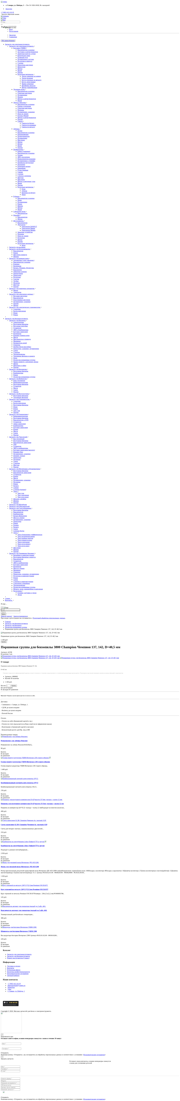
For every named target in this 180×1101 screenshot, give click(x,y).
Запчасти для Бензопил (17, 320)
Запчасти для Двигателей (18, 437)
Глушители (17, 328)
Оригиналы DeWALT (29, 226)
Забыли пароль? (6, 616)
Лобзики (16, 129)
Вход (11, 29)
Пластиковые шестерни (21, 300)
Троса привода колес (25, 540)
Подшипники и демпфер (26, 161)
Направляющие (23, 134)
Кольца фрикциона (20, 516)
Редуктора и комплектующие (23, 576)
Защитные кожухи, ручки (27, 54)
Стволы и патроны (24, 176)
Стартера (16, 352)
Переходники (18, 273)
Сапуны (16, 279)
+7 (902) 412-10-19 (14, 984)
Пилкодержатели (24, 136)
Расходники (17, 591)
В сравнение (13, 689)
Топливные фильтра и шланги (24, 356)
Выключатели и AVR (20, 420)
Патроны (21, 110)
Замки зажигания (19, 424)
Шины (15, 364)
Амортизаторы (18, 322)
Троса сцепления (23, 542)
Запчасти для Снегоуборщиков (20, 508)
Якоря (20, 70)
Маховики (17, 341)
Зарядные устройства (25, 232)
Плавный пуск (23, 57)
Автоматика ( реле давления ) (23, 260)
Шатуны (21, 178)
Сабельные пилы (19, 211)
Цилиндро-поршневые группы (24, 360)
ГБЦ (14, 444)
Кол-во (3, 685)
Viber (9, 989)
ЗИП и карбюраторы (20, 448)
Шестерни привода (20, 255)
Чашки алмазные (28, 84)
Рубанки (16, 196)
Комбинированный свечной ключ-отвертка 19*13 (19, 783)
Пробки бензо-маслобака (22, 347)
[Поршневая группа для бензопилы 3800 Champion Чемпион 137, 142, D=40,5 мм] (30, 656)
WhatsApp (11, 987)
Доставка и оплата (13, 966)
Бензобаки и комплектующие (23, 555)
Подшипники (22, 95)
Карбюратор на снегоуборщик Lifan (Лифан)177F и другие (23, 846)
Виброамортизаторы (20, 382)
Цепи (15, 358)
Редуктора (21, 238)
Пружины (16, 459)
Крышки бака (18, 452)
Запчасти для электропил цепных (21, 294)
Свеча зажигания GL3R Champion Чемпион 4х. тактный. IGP (24, 824)
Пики (24, 194)
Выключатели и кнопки (26, 50)
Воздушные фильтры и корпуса (24, 557)
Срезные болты (18, 531)
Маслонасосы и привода (22, 339)
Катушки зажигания (20, 332)
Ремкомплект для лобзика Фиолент (14, 741)
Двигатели (22, 225)
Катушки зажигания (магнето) (24, 450)
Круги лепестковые (29, 82)
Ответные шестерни (25, 93)
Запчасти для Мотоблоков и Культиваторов (24, 469)
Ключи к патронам (24, 106)
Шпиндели (21, 67)
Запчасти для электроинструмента (21, 46)
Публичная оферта (13, 970)
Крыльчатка (17, 270)
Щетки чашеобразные (29, 87)
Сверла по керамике (29, 125)
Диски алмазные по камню (31, 76)
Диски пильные (27, 78)
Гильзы (20, 155)
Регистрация (13, 31)
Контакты (10, 968)
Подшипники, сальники (26, 112)
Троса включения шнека (26, 536)
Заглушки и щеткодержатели (28, 52)
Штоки (20, 144)
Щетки (20, 69)
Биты (23, 245)
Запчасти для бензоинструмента (18, 956)
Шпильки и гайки (19, 365)
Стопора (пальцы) (19, 489)
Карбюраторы (18, 373)
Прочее (20, 72)
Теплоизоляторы (19, 354)
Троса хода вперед (24, 544)
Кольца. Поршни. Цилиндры (23, 268)
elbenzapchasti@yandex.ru (16, 985)
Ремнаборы (22, 168)
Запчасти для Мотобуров (18, 504)
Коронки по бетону (28, 193)
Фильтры (16, 283)
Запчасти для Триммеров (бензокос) (22, 553)
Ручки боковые (23, 170)
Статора (20, 63)
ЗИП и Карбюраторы (20, 330)
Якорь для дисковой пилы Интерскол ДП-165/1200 (20, 867)
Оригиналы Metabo (28, 230)
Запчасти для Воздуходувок (19, 394)
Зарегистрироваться (20, 616)
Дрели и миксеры (19, 102)
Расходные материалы (26, 74)
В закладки (5, 689)
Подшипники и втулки (26, 59)
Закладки (12, 35)
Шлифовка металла (28, 86)
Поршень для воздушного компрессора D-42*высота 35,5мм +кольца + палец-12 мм (32, 804)
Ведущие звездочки (20, 296)
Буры (23, 189)
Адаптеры (17, 309)
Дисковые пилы (19, 89)
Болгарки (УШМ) (19, 48)
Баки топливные (19, 380)
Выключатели (22, 213)
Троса (15, 491)
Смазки (20, 172)
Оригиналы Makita (28, 228)
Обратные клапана (20, 271)
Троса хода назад (23, 546)
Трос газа (16, 410)
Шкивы (20, 206)
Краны (15, 429)
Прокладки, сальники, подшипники (26, 349)
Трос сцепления (23, 495)
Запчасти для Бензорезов (18, 369)
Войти (3, 614)
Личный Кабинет (13, 975)
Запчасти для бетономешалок (19, 249)
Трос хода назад (23, 497)
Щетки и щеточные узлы (26, 181)
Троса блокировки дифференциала (30, 534)
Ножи (20, 200)
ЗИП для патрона (24, 157)
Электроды (17, 292)
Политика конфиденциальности (18, 972)
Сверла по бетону (28, 123)
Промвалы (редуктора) (26, 163)
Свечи (15, 350)
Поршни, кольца (19, 456)
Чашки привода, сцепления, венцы (25, 362)
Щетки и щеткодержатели (27, 99)
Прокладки (17, 275)
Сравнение (13, 37)
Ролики (16, 525)
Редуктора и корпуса (25, 61)
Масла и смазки (18, 518)
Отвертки (16, 345)
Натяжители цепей (20, 343)
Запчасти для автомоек (17, 247)
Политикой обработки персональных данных (49, 618)
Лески (20, 595)
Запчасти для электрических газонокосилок (25, 307)
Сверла (20, 121)
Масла (15, 337)
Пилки (20, 131)
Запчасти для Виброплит (18, 379)
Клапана (16, 264)
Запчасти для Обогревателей (19, 506)
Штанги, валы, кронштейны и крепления (28, 589)
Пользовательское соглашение (18, 974)
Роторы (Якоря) (23, 116)
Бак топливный (18, 439)
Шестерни (21, 140)
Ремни (20, 204)
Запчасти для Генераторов (18, 414)
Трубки (16, 281)
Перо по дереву (23, 114)
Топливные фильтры (20, 397)
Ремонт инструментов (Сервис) (18, 958)
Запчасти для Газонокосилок (19, 399)
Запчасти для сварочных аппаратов (22, 288)
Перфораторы (18, 149)
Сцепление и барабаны (21, 583)
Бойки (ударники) (24, 151)
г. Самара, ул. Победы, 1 (16, 991)
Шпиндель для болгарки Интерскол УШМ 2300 (19, 931)
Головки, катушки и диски (27, 593)
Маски (15, 290)
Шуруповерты (18, 221)
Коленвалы (17, 266)
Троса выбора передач (25, 538)
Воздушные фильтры (20, 324)
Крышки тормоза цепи (21, 335)
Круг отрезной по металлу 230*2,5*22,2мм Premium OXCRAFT (24, 889)
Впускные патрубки (20, 326)
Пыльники (21, 164)
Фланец (20, 97)
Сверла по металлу (28, 127)
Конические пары (24, 55)
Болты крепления (19, 311)
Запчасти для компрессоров (19, 258)
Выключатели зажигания (22, 442)
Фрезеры (16, 215)
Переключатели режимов (26, 159)
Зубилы (24, 191)
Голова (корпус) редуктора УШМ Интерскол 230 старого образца (25, 762)
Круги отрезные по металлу (31, 80)
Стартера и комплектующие (23, 581)
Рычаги (16, 486)
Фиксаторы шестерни (25, 65)
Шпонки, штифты (19, 499)
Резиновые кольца (24, 166)
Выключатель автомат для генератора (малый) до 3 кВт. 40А (24, 910)
